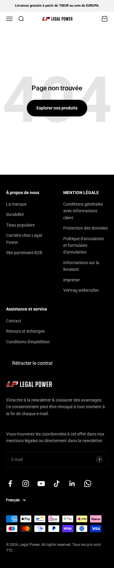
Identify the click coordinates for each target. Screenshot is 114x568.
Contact (13, 320)
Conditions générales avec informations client (83, 211)
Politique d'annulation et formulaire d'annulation (83, 245)
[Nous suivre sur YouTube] (41, 483)
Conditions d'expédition (28, 341)
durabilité (15, 214)
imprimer (71, 279)
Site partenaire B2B (24, 252)
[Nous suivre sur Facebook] (10, 483)
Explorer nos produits (57, 108)
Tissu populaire (20, 225)
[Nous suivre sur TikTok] (57, 483)
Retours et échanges (25, 331)
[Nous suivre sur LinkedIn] (72, 483)
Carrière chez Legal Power (24, 238)
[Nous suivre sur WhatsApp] (88, 483)
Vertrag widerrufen (81, 290)
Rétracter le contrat (32, 363)
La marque (16, 204)
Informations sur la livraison (81, 266)
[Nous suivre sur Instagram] (26, 483)
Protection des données (85, 228)
